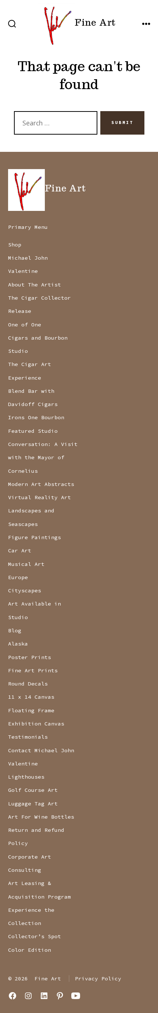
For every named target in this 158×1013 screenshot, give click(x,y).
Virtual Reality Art (39, 497)
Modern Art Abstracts (41, 484)
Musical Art (26, 564)
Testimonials (28, 737)
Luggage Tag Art (33, 803)
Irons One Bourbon (36, 417)
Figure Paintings (34, 537)
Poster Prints (29, 657)
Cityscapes (24, 590)
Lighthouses (26, 777)
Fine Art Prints (33, 670)
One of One (24, 324)
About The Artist (34, 284)
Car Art (19, 550)
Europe (18, 577)
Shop (14, 244)
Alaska (18, 643)
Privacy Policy (98, 978)
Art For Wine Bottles (41, 816)
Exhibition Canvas (36, 723)
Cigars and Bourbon (38, 337)
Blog (14, 630)
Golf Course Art (33, 790)
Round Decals (28, 683)
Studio (18, 351)
